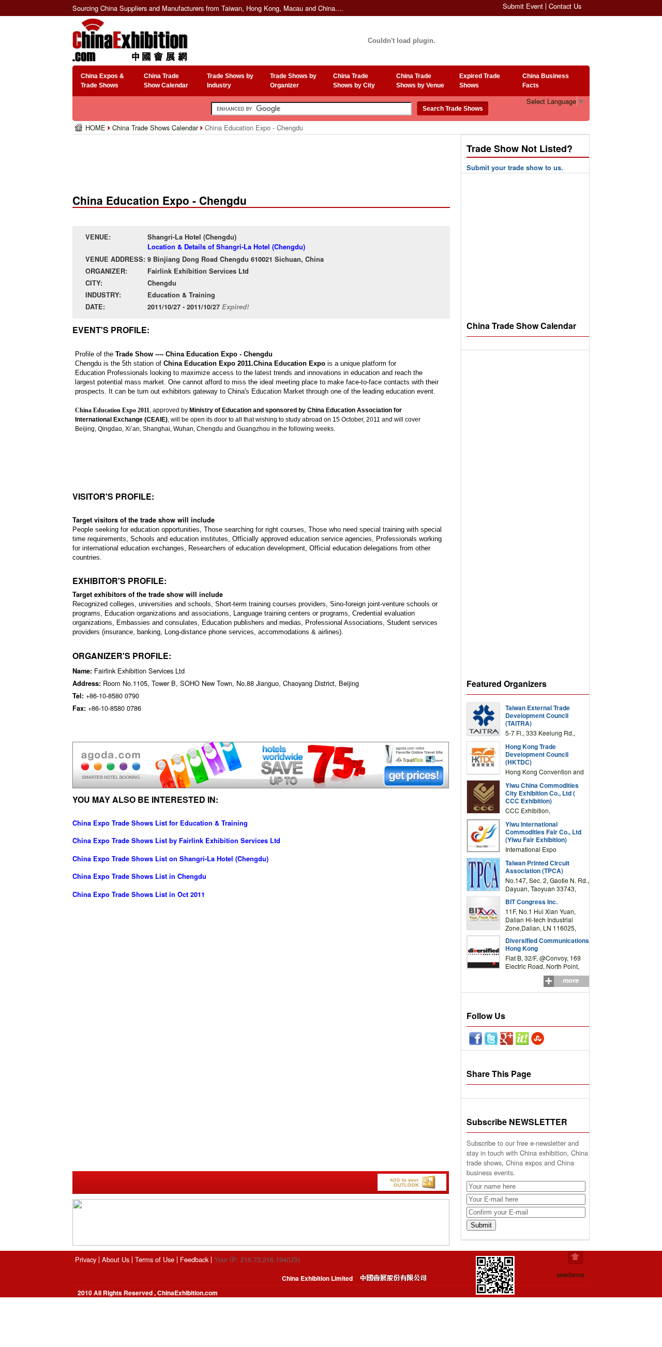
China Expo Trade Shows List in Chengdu (139, 876)
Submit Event (523, 6)
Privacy (85, 1259)
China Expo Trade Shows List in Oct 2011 (138, 894)
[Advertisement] (263, 160)
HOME (96, 127)
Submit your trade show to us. (515, 167)
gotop (575, 1257)
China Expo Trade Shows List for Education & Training (160, 823)
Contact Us (565, 6)
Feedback (194, 1259)
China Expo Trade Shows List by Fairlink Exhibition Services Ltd (176, 840)
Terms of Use (154, 1259)
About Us (115, 1259)
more (571, 980)
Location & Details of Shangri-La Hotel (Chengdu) (226, 246)
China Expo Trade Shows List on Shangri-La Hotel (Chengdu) (170, 858)
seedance (570, 1274)
